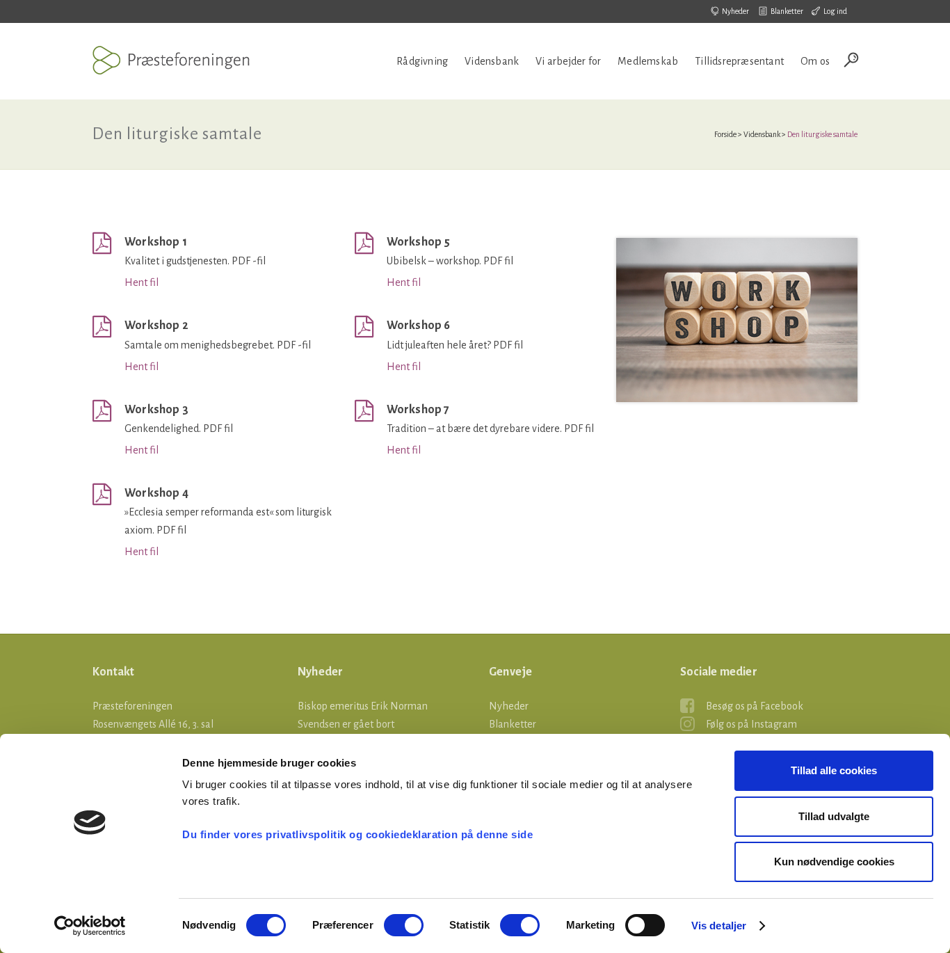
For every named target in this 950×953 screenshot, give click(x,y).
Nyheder (735, 11)
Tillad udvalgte (833, 816)
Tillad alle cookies (834, 770)
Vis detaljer (718, 925)
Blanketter (787, 11)
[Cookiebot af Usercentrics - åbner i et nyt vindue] (90, 925)
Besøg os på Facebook (754, 706)
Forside (725, 134)
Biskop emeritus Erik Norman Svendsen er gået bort (363, 715)
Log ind (835, 11)
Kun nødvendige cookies (834, 861)
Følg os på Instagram (751, 724)
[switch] (404, 925)
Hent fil (141, 282)
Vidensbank (761, 134)
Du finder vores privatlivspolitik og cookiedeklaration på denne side (357, 834)
